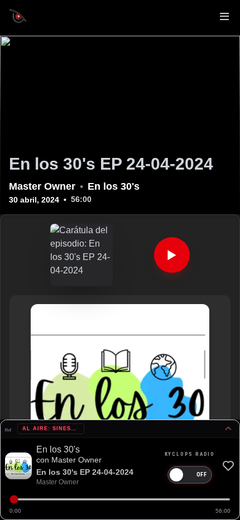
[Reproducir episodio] (172, 255)
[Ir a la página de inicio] (18, 16)
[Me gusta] (228, 466)
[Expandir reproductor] (228, 429)
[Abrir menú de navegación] (224, 18)
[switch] (189, 475)
